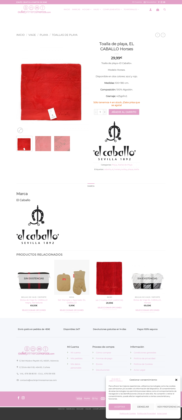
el (112, 169)
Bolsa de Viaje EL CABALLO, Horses (147, 301)
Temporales (130, 9)
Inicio (67, 9)
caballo (107, 169)
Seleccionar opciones (34, 310)
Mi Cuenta (137, 2)
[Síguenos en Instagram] (161, 2)
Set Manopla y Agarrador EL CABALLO (72, 301)
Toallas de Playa (64, 34)
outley (124, 169)
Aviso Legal (162, 413)
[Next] (83, 86)
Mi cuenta (75, 352)
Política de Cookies (128, 413)
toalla (136, 169)
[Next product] (157, 35)
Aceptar (119, 406)
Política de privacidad (144, 358)
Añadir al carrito (124, 112)
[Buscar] (165, 9)
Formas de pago (104, 358)
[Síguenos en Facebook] (159, 2)
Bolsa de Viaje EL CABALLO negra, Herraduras (33, 301)
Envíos (99, 364)
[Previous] (21, 86)
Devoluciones (102, 370)
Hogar (85, 9)
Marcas (76, 9)
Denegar (143, 406)
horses (117, 169)
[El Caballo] (114, 141)
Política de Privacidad (146, 413)
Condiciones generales (145, 352)
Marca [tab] (90, 186)
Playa (44, 34)
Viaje (96, 9)
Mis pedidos (76, 358)
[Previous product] (163, 35)
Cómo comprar (103, 352)
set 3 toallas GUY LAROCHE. (109, 300)
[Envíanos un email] (164, 2)
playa (130, 169)
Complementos (111, 9)
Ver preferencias (167, 406)
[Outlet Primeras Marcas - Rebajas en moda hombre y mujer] (37, 9)
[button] (176, 379)
